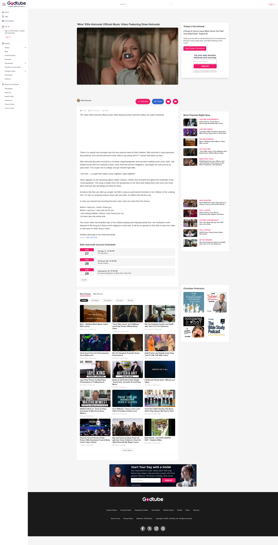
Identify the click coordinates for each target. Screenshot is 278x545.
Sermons (196, 510)
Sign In (8, 37)
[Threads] (163, 528)
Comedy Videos (125, 510)
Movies (179, 510)
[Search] (171, 4)
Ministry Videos (168, 510)
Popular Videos (111, 510)
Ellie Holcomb (91, 237)
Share (159, 101)
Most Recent (98, 294)
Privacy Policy (128, 518)
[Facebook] (142, 528)
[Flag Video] (175, 101)
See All (84, 280)
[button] (127, 56)
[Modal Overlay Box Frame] (205, 64)
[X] (149, 528)
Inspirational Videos (141, 510)
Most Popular (85, 294)
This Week (95, 300)
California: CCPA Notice (144, 518)
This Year (119, 300)
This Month (107, 300)
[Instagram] (156, 528)
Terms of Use (115, 518)
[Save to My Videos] (168, 101)
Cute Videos (156, 510)
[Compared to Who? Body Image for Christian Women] (193, 327)
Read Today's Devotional (194, 48)
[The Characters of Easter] (193, 302)
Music (188, 510)
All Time (130, 300)
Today (84, 300)
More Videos (127, 450)
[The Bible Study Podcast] (216, 327)
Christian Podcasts (193, 288)
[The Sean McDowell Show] (216, 302)
